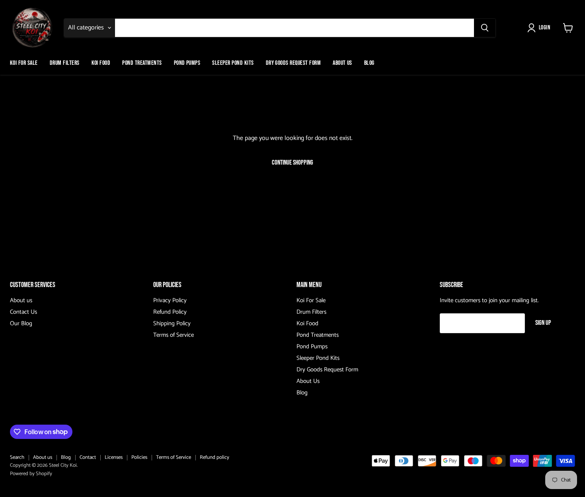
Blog (369, 63)
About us (21, 300)
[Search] (484, 28)
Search (17, 457)
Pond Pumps (187, 63)
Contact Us (23, 312)
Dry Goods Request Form (293, 63)
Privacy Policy (170, 300)
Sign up (543, 323)
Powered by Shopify (31, 474)
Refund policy (214, 457)
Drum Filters (65, 63)
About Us (342, 63)
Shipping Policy (172, 323)
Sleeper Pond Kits (233, 63)
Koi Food (101, 63)
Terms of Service (173, 335)
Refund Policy (170, 312)
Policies (139, 457)
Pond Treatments (142, 63)
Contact (88, 457)
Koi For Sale (24, 63)
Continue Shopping (292, 163)
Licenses (114, 457)
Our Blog (21, 323)
